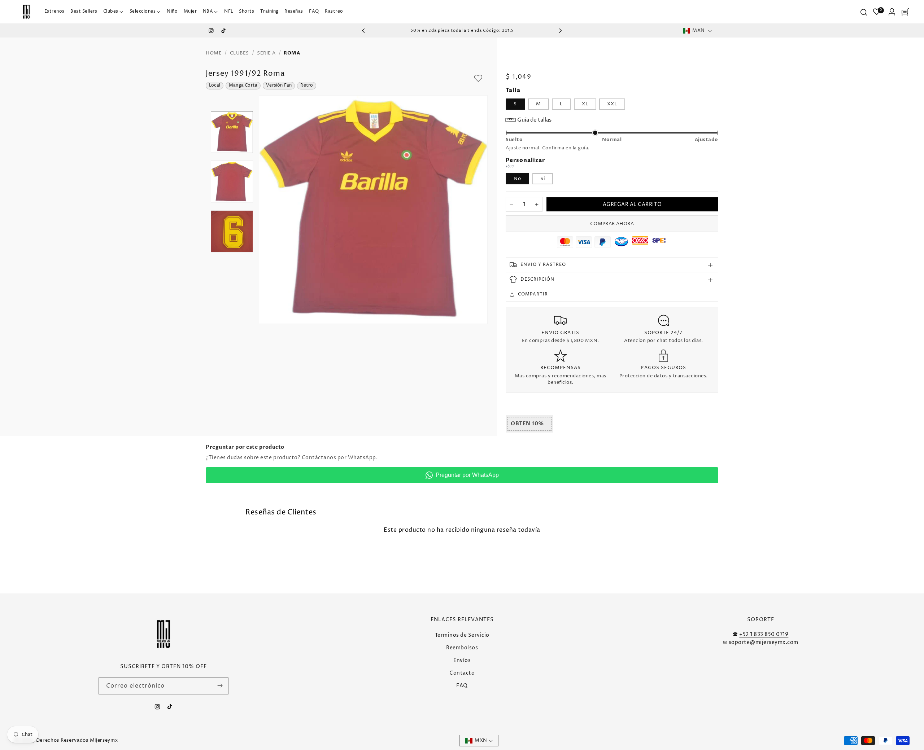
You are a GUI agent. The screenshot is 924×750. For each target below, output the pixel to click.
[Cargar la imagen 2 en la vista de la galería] (232, 182)
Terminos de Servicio (462, 634)
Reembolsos (462, 647)
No (517, 178)
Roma (292, 53)
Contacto (462, 673)
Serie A (266, 53)
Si (542, 178)
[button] (113, 12)
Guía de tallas (534, 120)
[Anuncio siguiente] (560, 31)
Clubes (239, 53)
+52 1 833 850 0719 (763, 634)
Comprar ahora (612, 223)
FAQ (462, 685)
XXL (612, 104)
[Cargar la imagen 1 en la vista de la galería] (232, 132)
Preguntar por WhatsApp (467, 475)
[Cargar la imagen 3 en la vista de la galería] (232, 231)
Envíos (462, 660)
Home (214, 53)
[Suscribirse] (220, 685)
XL (585, 104)
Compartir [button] (533, 294)
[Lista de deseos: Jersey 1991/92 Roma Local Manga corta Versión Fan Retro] (478, 78)
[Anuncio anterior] (363, 31)
